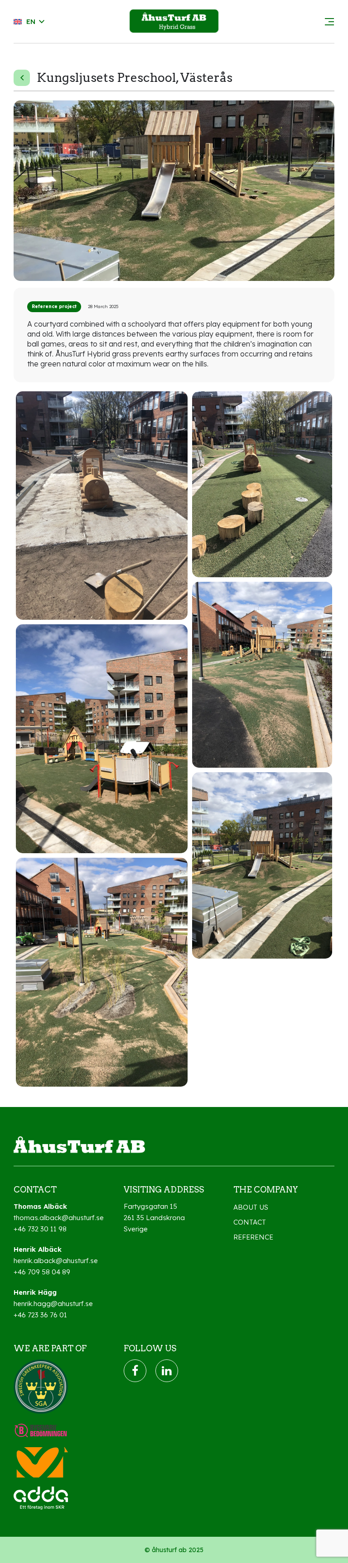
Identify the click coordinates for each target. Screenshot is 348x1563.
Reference (253, 1237)
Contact (249, 1222)
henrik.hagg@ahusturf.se (53, 1303)
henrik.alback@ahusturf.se (56, 1260)
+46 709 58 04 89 (42, 1272)
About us (250, 1207)
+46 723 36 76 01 (40, 1315)
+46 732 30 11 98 (40, 1229)
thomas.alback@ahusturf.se (59, 1217)
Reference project (54, 306)
